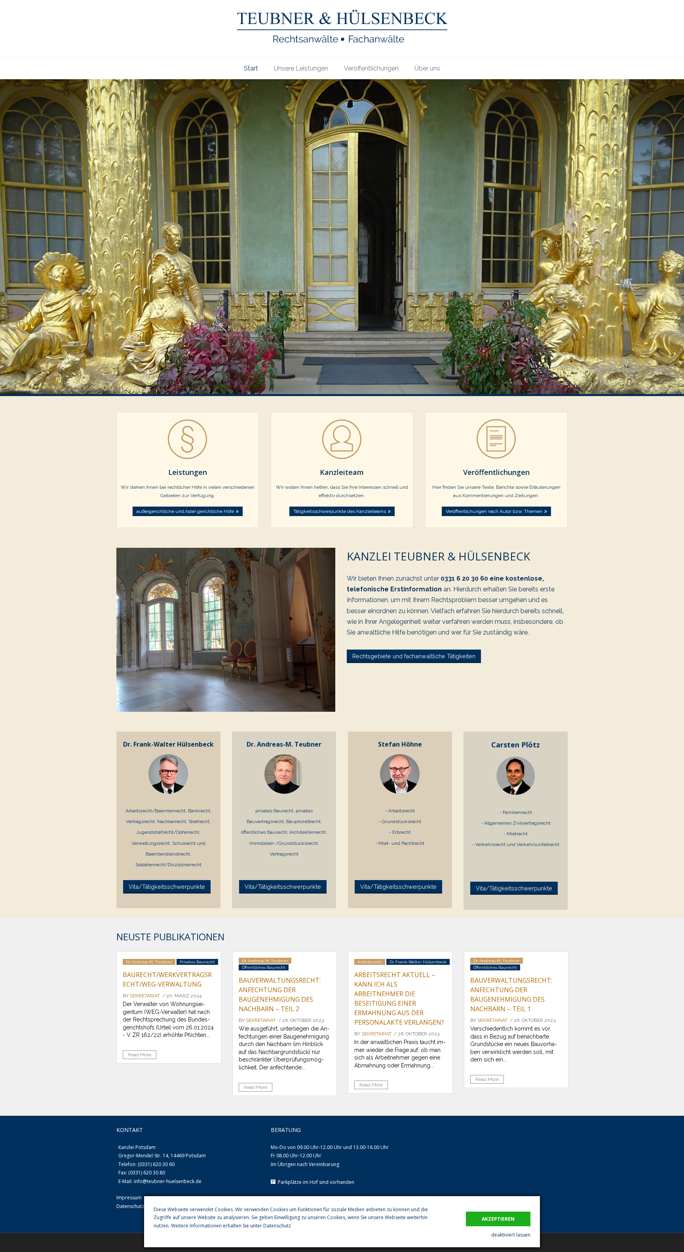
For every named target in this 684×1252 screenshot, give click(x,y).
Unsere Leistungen (301, 68)
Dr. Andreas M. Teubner (149, 962)
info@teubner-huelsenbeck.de (167, 1181)
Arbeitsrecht (369, 962)
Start (251, 68)
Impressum (129, 1197)
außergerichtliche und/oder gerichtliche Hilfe (185, 511)
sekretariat (145, 996)
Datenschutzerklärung (140, 1206)
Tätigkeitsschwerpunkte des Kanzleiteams (339, 511)
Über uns (427, 68)
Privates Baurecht (197, 962)
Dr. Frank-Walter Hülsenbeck (418, 962)
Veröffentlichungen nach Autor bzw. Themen (494, 511)
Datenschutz (277, 1225)
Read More (139, 1055)
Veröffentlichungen (371, 68)
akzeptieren (498, 1219)
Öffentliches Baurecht (263, 967)
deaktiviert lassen (510, 1234)
